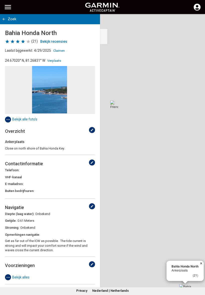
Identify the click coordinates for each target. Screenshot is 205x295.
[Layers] (196, 22)
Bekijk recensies (53, 41)
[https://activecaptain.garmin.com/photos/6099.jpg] (50, 90)
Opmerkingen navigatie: (22, 234)
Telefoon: (12, 170)
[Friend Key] (114, 104)
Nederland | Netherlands (110, 290)
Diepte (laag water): (19, 214)
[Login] (197, 10)
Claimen (59, 50)
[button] (198, 272)
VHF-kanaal (13, 177)
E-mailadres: (14, 184)
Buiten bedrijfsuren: (19, 191)
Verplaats (54, 60)
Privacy (81, 290)
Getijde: (10, 220)
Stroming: (12, 228)
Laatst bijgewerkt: (19, 50)
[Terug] (4, 19)
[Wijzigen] (92, 130)
